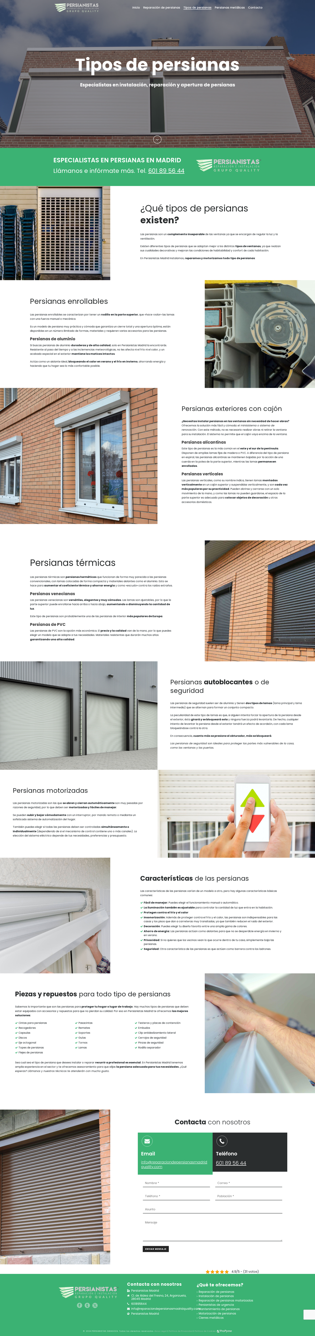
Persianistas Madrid (145, 1313)
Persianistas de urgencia (216, 1305)
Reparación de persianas (161, 8)
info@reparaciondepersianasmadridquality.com (174, 1164)
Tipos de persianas (197, 8)
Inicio (136, 8)
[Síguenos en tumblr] (87, 1306)
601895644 (139, 1303)
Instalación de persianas (216, 1296)
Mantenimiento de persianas (219, 1309)
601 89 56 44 (166, 171)
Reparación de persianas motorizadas (226, 1300)
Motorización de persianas (217, 1313)
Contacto (255, 8)
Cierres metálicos (211, 1318)
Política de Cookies (205, 1331)
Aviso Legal (161, 1331)
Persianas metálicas (230, 8)
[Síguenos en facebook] (79, 1306)
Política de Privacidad (181, 1331)
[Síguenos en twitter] (95, 1306)
